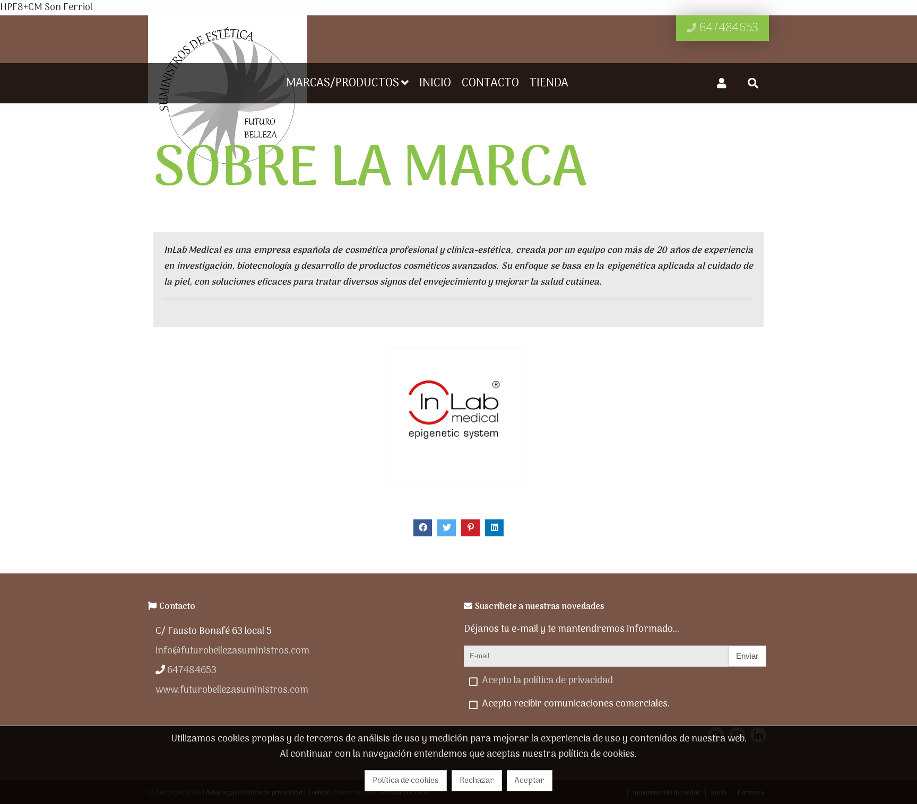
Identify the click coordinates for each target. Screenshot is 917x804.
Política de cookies (406, 780)
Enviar (747, 655)
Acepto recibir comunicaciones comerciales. (576, 704)
